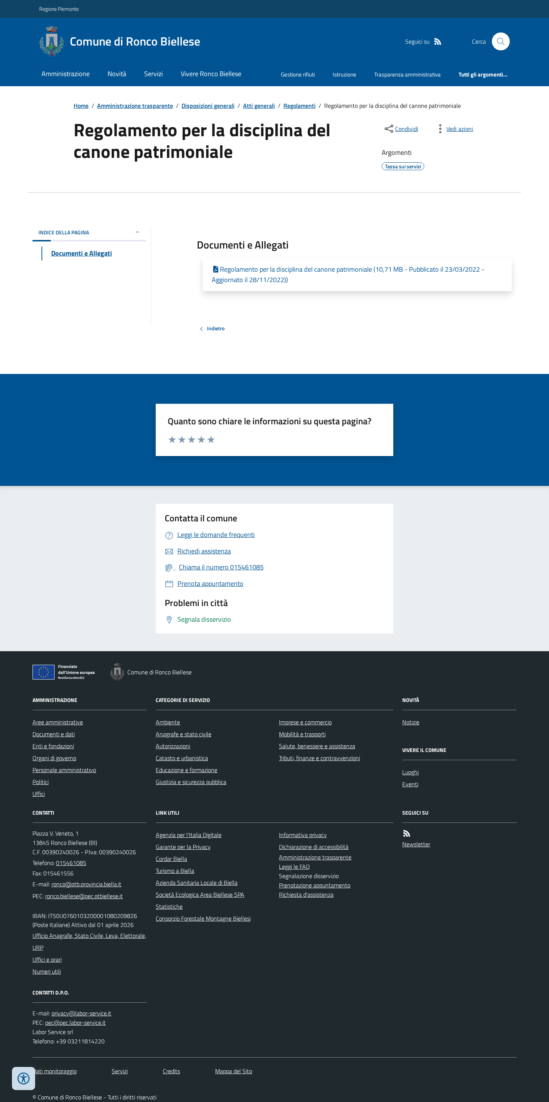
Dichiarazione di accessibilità (313, 846)
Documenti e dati (53, 734)
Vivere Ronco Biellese (211, 74)
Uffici (38, 793)
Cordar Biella (171, 858)
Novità (117, 74)
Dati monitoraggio (54, 1071)
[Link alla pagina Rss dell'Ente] (406, 833)
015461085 (71, 862)
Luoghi (410, 772)
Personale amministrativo (64, 769)
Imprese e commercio (305, 722)
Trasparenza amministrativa (407, 74)
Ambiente (168, 722)
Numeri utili (46, 971)
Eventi (410, 784)
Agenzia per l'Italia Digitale (188, 834)
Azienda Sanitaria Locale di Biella (197, 882)
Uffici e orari (47, 959)
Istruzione (344, 74)
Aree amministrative (57, 722)
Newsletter (416, 844)
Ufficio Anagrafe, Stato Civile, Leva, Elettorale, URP (89, 941)
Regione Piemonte (59, 9)
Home (81, 105)
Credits (171, 1071)
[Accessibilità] (24, 1078)
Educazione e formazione (186, 769)
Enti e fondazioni (53, 746)
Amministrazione (65, 74)
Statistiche (169, 906)
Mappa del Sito (233, 1071)
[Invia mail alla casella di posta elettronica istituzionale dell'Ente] (86, 884)
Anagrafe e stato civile (183, 734)
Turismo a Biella (175, 870)
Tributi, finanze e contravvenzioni (319, 757)
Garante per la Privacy (183, 846)
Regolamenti (299, 105)
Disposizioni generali (208, 105)
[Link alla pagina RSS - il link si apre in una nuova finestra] (437, 41)
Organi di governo (54, 757)
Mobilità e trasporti (302, 734)
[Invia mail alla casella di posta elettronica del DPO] (81, 1013)
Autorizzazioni (173, 746)
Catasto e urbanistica (182, 757)
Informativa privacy (303, 834)
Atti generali (259, 105)
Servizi (153, 74)
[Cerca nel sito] (498, 41)
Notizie (410, 722)
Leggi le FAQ (294, 866)
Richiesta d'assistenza (306, 894)
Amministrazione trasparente (135, 105)
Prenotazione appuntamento (314, 885)
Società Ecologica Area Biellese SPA (200, 894)
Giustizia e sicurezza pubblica (191, 781)
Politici (40, 781)
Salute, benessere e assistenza (317, 746)
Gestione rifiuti (298, 74)
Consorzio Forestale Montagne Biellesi (203, 918)
